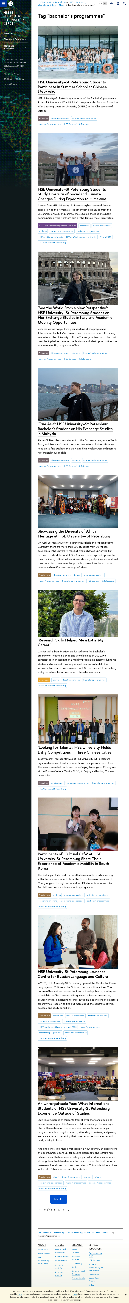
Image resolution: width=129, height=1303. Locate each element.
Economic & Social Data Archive (94, 1277)
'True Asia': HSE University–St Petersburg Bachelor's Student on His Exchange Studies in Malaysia (75, 428)
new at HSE (58, 1015)
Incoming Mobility (59, 1266)
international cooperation (84, 118)
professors (84, 225)
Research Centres (76, 1251)
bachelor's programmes (50, 124)
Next (57, 1199)
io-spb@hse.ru (10, 83)
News (105, 1232)
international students (93, 575)
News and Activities (9, 47)
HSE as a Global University (51, 237)
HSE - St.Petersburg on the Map (44, 1260)
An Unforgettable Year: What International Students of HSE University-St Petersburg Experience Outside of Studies (74, 1108)
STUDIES (59, 1245)
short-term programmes (50, 1032)
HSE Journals (94, 1260)
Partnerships (43, 1249)
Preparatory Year (62, 1260)
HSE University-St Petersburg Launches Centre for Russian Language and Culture (73, 974)
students (43, 231)
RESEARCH (77, 1245)
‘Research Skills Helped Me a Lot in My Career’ (71, 642)
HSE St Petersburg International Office (83, 1232)
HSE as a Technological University (81, 237)
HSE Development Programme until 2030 (58, 1027)
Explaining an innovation (74, 1021)
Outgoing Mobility (59, 1273)
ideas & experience (60, 118)
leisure (77, 575)
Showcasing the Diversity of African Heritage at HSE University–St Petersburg (74, 533)
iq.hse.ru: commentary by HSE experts (96, 1267)
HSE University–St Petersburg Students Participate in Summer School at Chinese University (72, 86)
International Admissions (60, 1251)
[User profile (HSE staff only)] (118, 3)
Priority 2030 (105, 237)
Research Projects (76, 1258)
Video (91, 1285)
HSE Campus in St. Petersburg (77, 124)
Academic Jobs (78, 1278)
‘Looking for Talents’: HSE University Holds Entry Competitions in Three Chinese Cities (74, 750)
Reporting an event (48, 900)
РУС (101, 3)
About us (9, 32)
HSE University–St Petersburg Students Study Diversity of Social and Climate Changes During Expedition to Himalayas (72, 194)
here (19, 1294)
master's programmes (49, 580)
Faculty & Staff (44, 1253)
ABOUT (42, 1245)
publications (56, 783)
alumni (56, 679)
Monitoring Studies (77, 1265)
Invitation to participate (97, 895)
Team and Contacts (14, 39)
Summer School (62, 1256)
